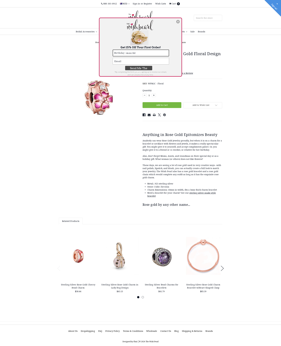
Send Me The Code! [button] (138, 68)
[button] (178, 21)
